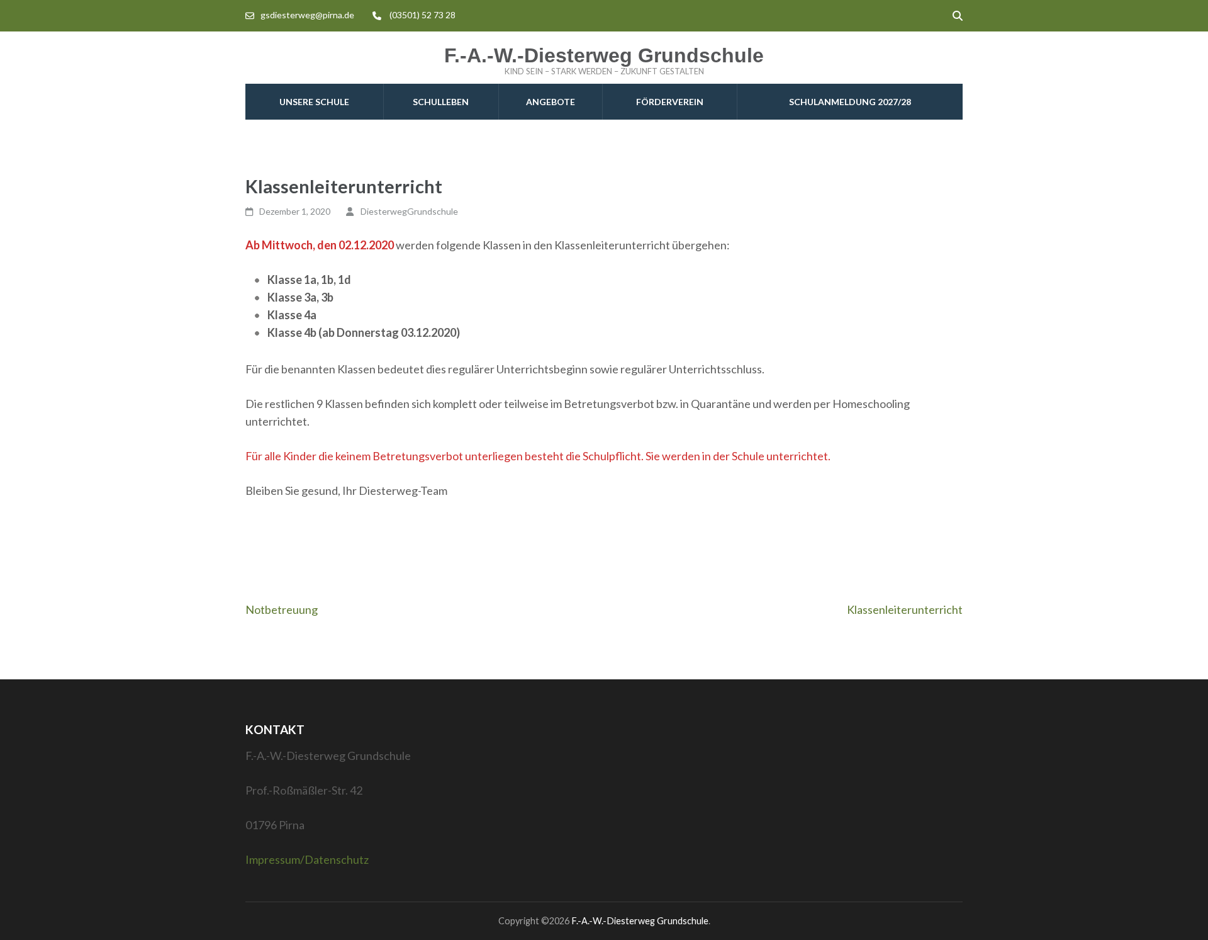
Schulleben (441, 101)
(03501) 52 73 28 (422, 14)
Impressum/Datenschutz (307, 859)
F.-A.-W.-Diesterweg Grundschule (604, 55)
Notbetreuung (281, 609)
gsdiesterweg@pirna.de (307, 14)
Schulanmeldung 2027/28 (850, 101)
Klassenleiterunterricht (905, 609)
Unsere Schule (314, 101)
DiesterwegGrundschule (409, 211)
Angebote (550, 101)
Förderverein (669, 101)
